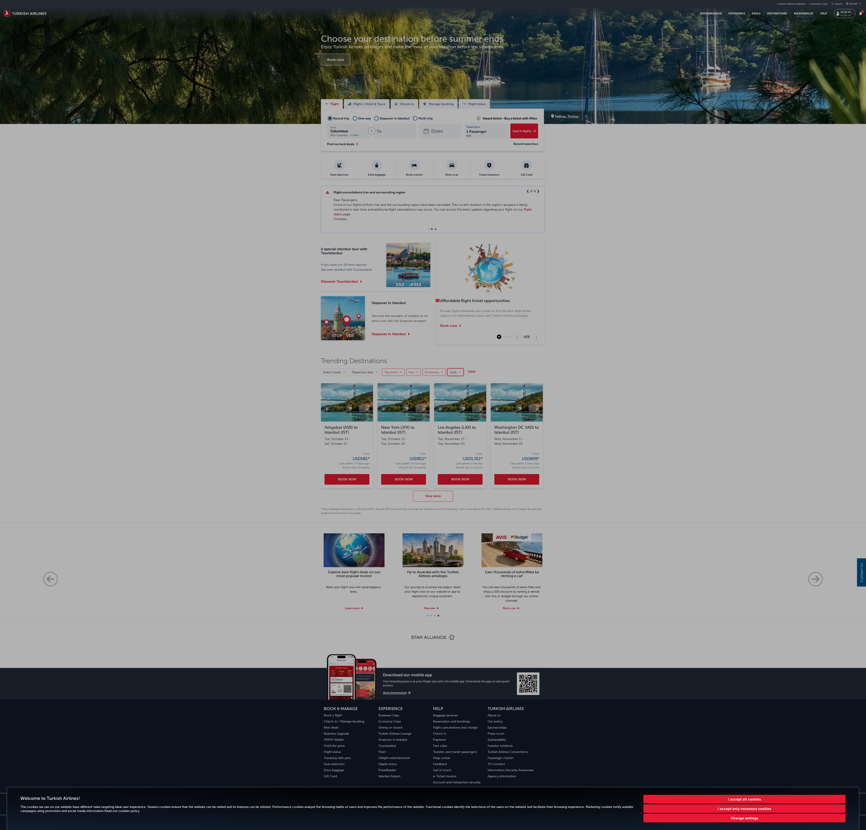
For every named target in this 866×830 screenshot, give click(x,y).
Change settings (744, 818)
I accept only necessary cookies (744, 809)
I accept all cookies (744, 799)
